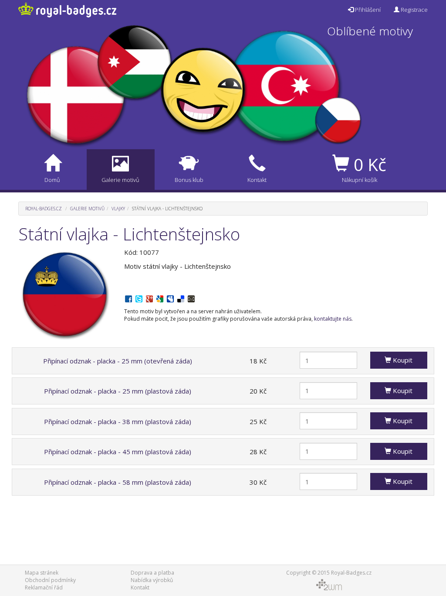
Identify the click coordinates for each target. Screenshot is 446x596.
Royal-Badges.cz (43, 209)
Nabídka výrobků (152, 580)
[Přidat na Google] (159, 298)
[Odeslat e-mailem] (191, 298)
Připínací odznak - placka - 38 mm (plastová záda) (117, 421)
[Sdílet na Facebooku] (128, 298)
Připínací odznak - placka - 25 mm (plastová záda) (117, 391)
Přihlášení (367, 10)
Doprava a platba (152, 572)
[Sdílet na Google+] (149, 298)
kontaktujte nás (332, 318)
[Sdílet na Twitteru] (139, 298)
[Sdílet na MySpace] (170, 298)
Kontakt (140, 587)
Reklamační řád (44, 587)
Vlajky (118, 209)
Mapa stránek (41, 572)
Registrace (413, 10)
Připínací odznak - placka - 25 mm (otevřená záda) (117, 360)
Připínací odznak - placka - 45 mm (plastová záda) (117, 451)
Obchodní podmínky (50, 580)
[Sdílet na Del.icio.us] (180, 298)
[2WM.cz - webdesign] (328, 584)
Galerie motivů (87, 209)
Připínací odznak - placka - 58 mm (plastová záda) (117, 482)
